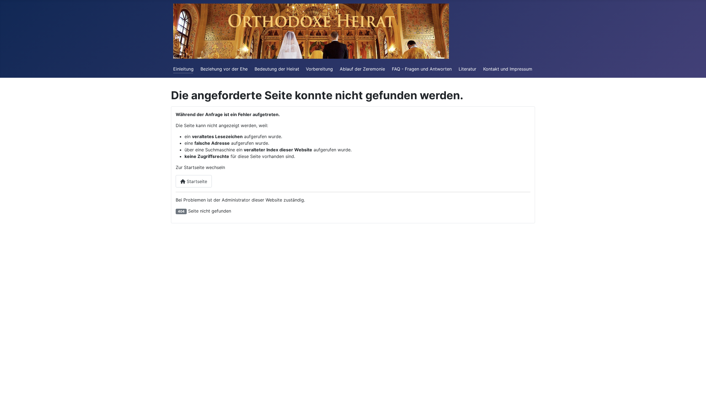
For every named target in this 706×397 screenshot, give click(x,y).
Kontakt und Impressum (507, 69)
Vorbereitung (319, 69)
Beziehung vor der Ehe (224, 69)
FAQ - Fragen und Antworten (422, 69)
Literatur (467, 69)
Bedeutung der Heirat (277, 69)
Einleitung (183, 69)
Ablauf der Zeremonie (362, 69)
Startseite (196, 181)
